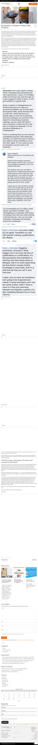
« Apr (19, 700)
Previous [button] (2, 584)
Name (2, 621)
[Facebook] (35, 0)
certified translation (4, 557)
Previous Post (4, 559)
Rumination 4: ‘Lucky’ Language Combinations (18, 668)
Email (2, 625)
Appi (3, 670)
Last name (3, 710)
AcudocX (20, 472)
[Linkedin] (37, 0)
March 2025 (4, 678)
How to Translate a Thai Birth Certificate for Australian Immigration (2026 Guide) (17, 660)
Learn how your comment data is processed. (25, 640)
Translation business (14, 29)
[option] (7, 584)
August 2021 (4, 686)
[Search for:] (7, 643)
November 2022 (5, 681)
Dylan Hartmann (4, 29)
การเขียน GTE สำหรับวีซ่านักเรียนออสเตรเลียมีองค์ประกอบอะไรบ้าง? (15, 661)
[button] (19, 4)
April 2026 (4, 677)
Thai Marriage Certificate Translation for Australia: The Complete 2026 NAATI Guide (18, 658)
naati (9, 557)
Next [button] (36, 584)
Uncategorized (5, 651)
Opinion (3, 648)
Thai (10, 557)
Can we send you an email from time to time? (9, 718)
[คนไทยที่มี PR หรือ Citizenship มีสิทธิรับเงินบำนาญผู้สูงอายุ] (19, 572)
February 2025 (5, 680)
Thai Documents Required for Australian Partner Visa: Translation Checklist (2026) (18, 657)
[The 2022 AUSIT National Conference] (31, 572)
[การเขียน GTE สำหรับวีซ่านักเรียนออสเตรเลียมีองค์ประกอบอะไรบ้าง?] (6, 572)
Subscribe (5, 722)
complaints (7, 557)
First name (3, 707)
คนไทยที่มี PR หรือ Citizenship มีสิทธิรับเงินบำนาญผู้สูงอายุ (13, 663)
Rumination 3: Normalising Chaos (11, 671)
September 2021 (5, 684)
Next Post (34, 559)
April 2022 (4, 683)
